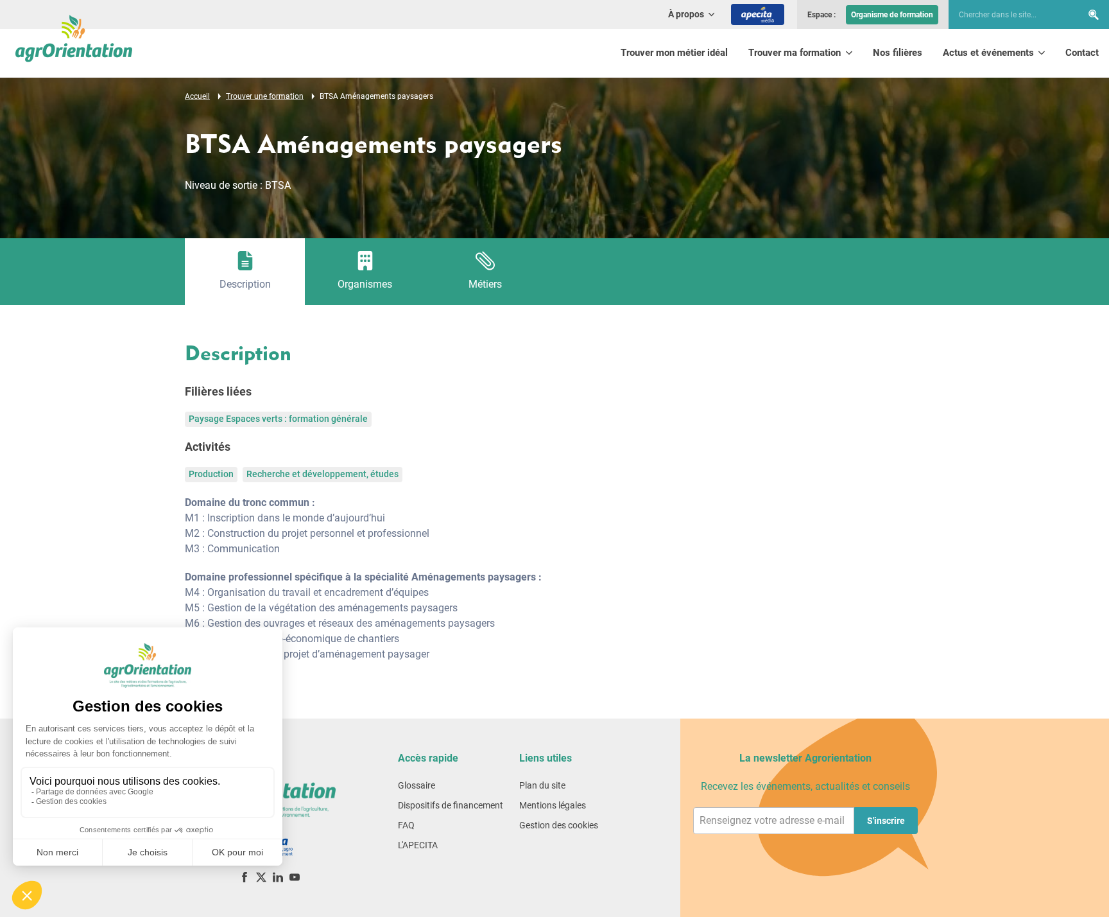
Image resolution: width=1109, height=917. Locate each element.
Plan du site (542, 785)
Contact (1082, 52)
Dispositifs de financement (450, 805)
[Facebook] (244, 877)
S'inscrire (886, 821)
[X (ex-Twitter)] (261, 877)
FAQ (406, 825)
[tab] (245, 271)
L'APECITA (418, 845)
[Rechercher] (1093, 14)
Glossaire (416, 785)
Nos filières (897, 52)
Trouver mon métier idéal (674, 52)
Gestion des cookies (558, 825)
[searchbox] (1009, 14)
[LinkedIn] (278, 877)
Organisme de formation (892, 14)
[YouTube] (294, 877)
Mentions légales (552, 805)
